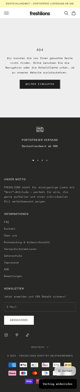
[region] (40, 139)
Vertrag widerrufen (58, 383)
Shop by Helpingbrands (55, 355)
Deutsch (37, 347)
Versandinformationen (20, 249)
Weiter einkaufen (40, 84)
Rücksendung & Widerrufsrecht (27, 242)
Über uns (10, 235)
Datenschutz (13, 255)
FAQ (6, 221)
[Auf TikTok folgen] (27, 335)
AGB (6, 269)
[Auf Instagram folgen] (6, 335)
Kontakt (10, 228)
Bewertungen (13, 276)
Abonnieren (19, 320)
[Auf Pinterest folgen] (17, 335)
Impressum (11, 262)
